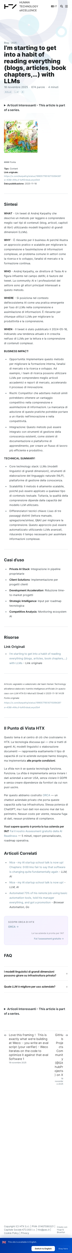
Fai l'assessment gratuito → (49, 938)
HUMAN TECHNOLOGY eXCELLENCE (28, 6)
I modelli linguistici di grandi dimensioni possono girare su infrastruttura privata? (30, 973)
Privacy (25, 1233)
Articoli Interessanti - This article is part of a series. (34, 108)
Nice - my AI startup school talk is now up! (36, 882)
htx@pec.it (44, 1229)
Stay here (63, 1248)
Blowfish (61, 1232)
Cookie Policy (11, 1233)
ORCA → (13, 926)
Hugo (59, 1229)
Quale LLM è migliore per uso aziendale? (29, 986)
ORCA (46, 795)
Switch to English (43, 1248)
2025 (14, 42)
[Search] (61, 6)
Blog (6, 42)
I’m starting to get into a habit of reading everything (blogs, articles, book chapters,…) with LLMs (38, 658)
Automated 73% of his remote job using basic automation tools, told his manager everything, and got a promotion (38, 897)
